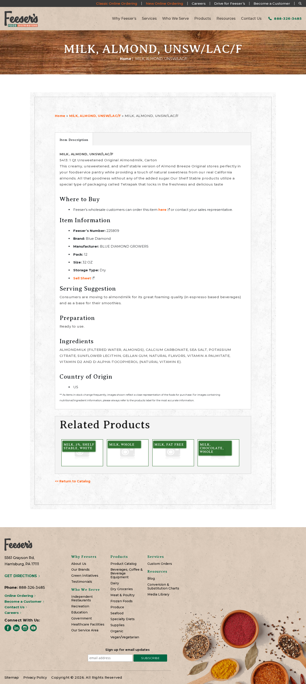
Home (125, 59)
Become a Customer (272, 3)
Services (149, 18)
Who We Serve (175, 18)
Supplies (117, 625)
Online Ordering (19, 595)
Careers (199, 3)
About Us (78, 564)
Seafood (116, 613)
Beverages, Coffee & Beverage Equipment (126, 573)
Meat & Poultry (122, 595)
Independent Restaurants (82, 598)
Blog (151, 578)
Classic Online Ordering (116, 3)
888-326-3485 (287, 18)
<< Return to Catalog (72, 481)
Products (202, 18)
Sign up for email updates (127, 650)
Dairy (114, 583)
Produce (117, 607)
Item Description (74, 140)
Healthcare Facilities (87, 624)
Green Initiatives (84, 576)
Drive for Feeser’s (229, 3)
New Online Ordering (164, 3)
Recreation (80, 606)
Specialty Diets (122, 619)
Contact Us (251, 18)
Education (79, 612)
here (162, 210)
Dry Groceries (121, 589)
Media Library (158, 594)
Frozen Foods (121, 601)
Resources (226, 18)
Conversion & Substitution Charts (163, 586)
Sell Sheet (82, 278)
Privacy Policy (35, 677)
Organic (116, 631)
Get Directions (21, 576)
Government (81, 618)
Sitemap (11, 677)
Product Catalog (123, 564)
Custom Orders (159, 564)
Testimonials (81, 582)
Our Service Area (84, 630)
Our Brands (80, 570)
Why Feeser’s (124, 18)
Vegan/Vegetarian (124, 637)
